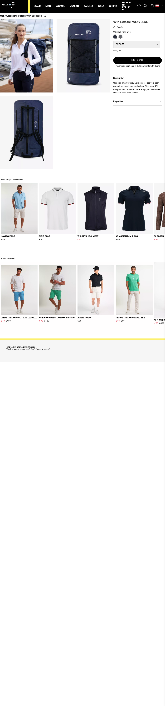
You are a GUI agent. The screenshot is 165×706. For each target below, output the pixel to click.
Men (2, 16)
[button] (139, 6)
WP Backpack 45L (36, 16)
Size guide (117, 50)
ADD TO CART (137, 60)
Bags (23, 16)
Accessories (12, 16)
